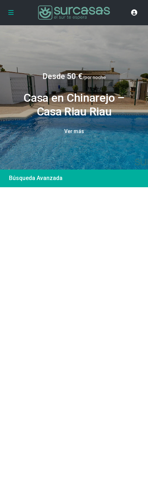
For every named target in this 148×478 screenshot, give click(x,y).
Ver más (74, 131)
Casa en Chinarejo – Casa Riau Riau (73, 104)
